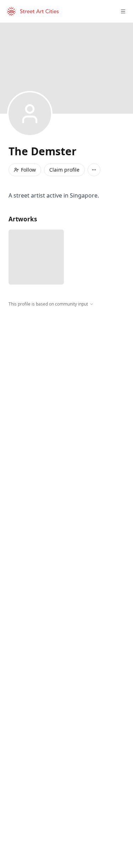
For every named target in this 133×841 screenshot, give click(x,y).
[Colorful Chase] (36, 257)
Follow (28, 169)
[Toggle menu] (123, 11)
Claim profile (64, 169)
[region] (66, 372)
